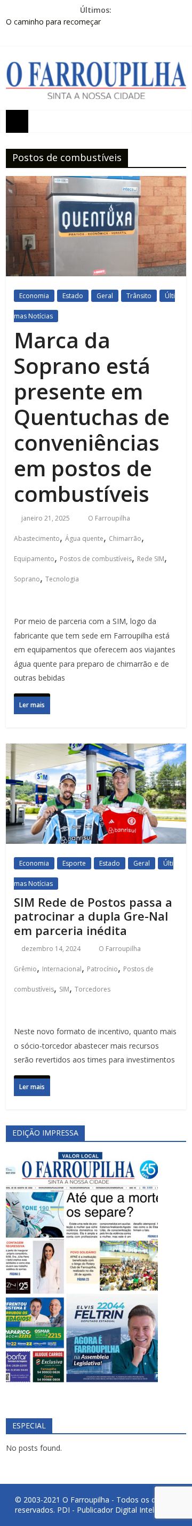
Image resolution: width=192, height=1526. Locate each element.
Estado (72, 295)
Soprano (27, 579)
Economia (34, 295)
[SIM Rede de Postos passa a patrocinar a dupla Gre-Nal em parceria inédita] (96, 753)
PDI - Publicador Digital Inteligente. (117, 1510)
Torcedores (92, 989)
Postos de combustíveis (96, 558)
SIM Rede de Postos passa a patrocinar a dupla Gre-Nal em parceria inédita (93, 916)
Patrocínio (102, 968)
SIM (64, 989)
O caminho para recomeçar (53, 22)
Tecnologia (62, 579)
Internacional (62, 968)
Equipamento (34, 558)
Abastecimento (37, 538)
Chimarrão (125, 538)
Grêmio (25, 968)
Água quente (84, 538)
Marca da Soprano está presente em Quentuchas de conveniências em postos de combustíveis (92, 416)
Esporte (74, 863)
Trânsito (138, 295)
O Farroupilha (110, 518)
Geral (105, 295)
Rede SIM (150, 558)
